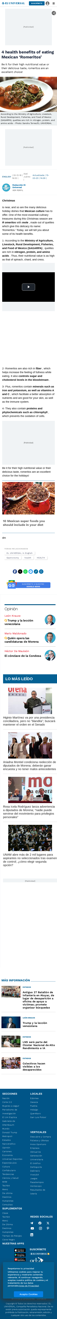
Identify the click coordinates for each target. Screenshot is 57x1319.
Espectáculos (9, 1163)
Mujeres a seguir (10, 1106)
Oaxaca (34, 1102)
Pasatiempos (37, 1182)
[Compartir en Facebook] (15, 571)
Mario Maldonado (15, 633)
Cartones (7, 1151)
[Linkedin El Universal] (31, 1234)
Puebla (33, 1106)
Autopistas (7, 1201)
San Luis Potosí (38, 1117)
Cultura (6, 1166)
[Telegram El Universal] (31, 1223)
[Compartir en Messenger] (30, 571)
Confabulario (9, 1170)
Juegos (33, 1178)
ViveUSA (34, 1174)
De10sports (36, 1167)
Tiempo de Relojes (12, 1236)
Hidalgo (34, 1109)
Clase (5, 1213)
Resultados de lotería (37, 1192)
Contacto (41, 1298)
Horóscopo (36, 1186)
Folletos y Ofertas (39, 1140)
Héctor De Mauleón (17, 651)
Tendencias (8, 1174)
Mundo (6, 1128)
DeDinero (35, 1171)
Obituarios (35, 1152)
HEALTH (41, 558)
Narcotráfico (8, 1144)
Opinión (11, 608)
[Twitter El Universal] (47, 1223)
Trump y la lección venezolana (19, 622)
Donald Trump (9, 1132)
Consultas (7, 1204)
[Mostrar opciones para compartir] (54, 13)
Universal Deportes (12, 1159)
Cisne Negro (8, 1239)
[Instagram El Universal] (40, 1229)
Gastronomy (13, 558)
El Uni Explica (9, 1117)
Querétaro (35, 1113)
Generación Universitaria (36, 1157)
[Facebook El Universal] (39, 1223)
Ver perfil (17, 190)
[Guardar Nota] (41, 571)
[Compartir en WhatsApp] (25, 571)
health (28, 558)
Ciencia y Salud (10, 1178)
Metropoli (7, 1136)
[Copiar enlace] (36, 571)
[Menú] (53, 3)
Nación (6, 1098)
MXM (4, 1182)
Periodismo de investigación (9, 1111)
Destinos (6, 1197)
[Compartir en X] (20, 571)
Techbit (6, 1185)
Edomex (34, 1098)
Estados (6, 1140)
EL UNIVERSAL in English (20, 553)
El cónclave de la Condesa (23, 656)
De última (7, 1193)
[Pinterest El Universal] (47, 1229)
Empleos (34, 1148)
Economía (7, 1155)
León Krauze (12, 615)
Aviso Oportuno (38, 1144)
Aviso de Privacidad (29, 1286)
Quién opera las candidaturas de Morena (22, 639)
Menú (5, 1189)
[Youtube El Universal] (32, 1229)
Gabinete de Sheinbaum (8, 1123)
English (6, 176)
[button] (37, 3)
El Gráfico (35, 1163)
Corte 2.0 (7, 1102)
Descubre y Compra (40, 1136)
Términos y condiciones (22, 1298)
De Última (7, 1224)
